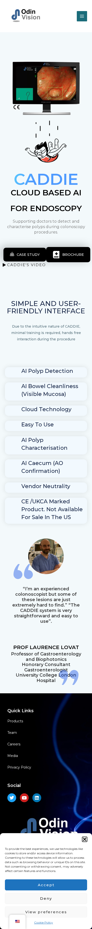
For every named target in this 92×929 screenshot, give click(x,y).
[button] (84, 839)
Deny (46, 898)
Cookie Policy (43, 922)
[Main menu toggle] (82, 16)
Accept (46, 885)
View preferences (46, 912)
